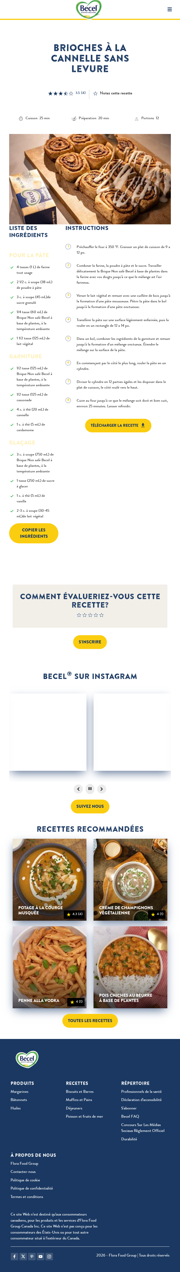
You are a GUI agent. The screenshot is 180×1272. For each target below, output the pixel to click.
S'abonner (129, 1109)
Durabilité (129, 1140)
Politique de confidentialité (32, 1189)
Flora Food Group (24, 1164)
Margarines (19, 1092)
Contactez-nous (23, 1172)
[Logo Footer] (28, 1054)
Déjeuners (74, 1109)
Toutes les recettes (90, 1021)
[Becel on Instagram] (49, 1256)
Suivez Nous (90, 806)
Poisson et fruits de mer (84, 1117)
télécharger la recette (114, 425)
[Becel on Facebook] (14, 1256)
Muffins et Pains (79, 1100)
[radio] (79, 616)
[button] (170, 9)
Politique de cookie (25, 1181)
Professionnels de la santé (141, 1092)
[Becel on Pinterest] (32, 1256)
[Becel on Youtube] (40, 1256)
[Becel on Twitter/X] (23, 1256)
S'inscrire (90, 642)
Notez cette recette (116, 93)
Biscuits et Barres (80, 1092)
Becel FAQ (130, 1117)
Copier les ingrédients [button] (34, 533)
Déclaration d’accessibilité (141, 1100)
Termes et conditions (27, 1197)
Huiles (16, 1109)
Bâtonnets (19, 1100)
